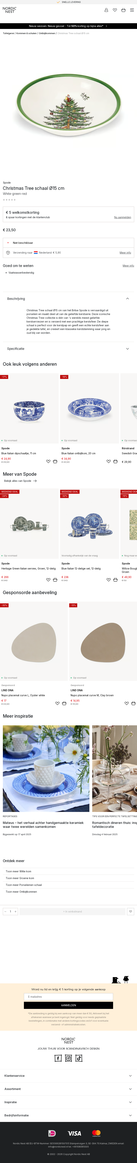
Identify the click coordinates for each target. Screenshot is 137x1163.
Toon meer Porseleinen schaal (24, 884)
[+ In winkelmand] (55, 461)
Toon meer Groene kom (20, 878)
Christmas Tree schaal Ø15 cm (73, 33)
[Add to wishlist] (48, 461)
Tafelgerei (8, 33)
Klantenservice (14, 1075)
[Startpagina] (9, 10)
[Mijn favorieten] (115, 10)
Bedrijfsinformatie (16, 1115)
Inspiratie (10, 1102)
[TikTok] (79, 1058)
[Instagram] (68, 1058)
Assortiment (12, 1089)
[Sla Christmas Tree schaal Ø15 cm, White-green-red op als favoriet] (130, 911)
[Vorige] (6, 107)
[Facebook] (58, 1058)
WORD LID (83, 2)
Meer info (125, 252)
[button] (9, 200)
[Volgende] (130, 107)
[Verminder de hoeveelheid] (5, 911)
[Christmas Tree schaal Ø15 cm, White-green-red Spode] (68, 106)
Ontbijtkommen (47, 33)
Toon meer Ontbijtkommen (21, 891)
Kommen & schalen (26, 33)
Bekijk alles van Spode (17, 480)
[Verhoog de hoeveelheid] (15, 911)
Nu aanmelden (122, 217)
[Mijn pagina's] (106, 10)
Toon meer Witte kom (18, 871)
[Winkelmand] (123, 10)
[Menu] (132, 10)
